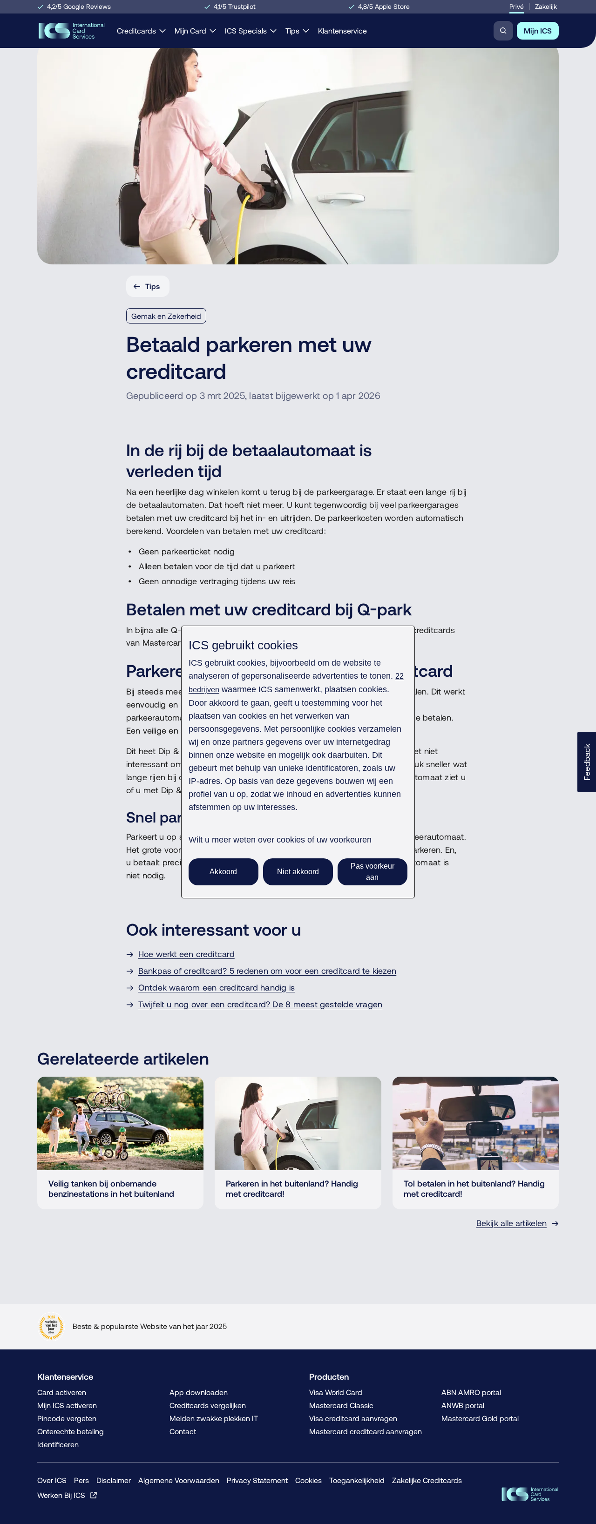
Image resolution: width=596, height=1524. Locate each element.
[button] (586, 762)
